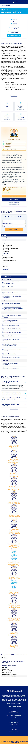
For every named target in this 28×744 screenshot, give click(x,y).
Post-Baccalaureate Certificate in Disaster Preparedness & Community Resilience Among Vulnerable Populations (13, 308)
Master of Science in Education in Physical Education (12, 349)
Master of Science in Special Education (12, 357)
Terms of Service (14, 722)
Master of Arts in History (9, 286)
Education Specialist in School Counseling (12, 328)
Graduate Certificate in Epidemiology (11, 368)
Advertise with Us (14, 732)
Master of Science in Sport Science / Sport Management (12, 297)
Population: (4, 670)
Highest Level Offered (14, 31)
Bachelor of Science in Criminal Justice (12, 303)
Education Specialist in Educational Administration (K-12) (11, 321)
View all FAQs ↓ (14, 409)
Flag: (3, 667)
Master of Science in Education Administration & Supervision (10, 345)
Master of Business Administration (11, 292)
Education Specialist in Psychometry (11, 325)
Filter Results (5, 269)
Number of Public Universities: (9, 674)
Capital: (4, 669)
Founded (15, 19)
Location (15, 23)
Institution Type (15, 27)
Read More (14, 676)
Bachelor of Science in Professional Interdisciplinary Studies (11, 282)
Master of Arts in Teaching (9, 335)
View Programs (14, 199)
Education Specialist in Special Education (12, 332)
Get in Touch (14, 729)
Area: (3, 672)
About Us (14, 717)
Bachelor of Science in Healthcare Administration (11, 364)
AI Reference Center (14, 724)
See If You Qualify (14, 196)
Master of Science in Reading (10, 353)
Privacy (14, 720)
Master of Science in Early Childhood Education (11, 340)
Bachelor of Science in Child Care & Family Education (12, 316)
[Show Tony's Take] (14, 133)
